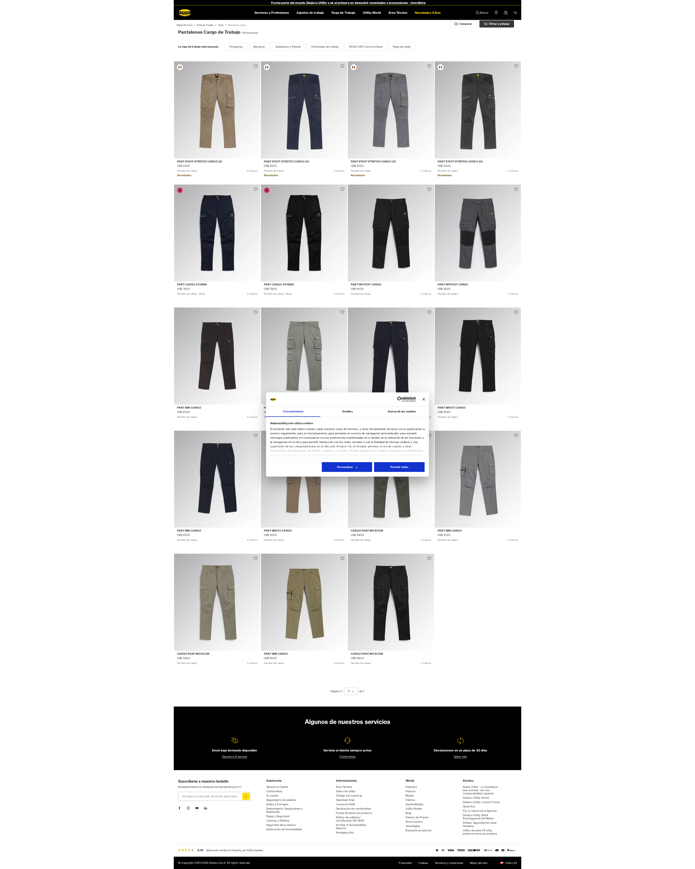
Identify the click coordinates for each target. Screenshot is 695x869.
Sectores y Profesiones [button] (271, 12)
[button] (427, 12)
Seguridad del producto (281, 824)
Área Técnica (344, 786)
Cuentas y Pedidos (277, 820)
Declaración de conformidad (353, 808)
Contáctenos (347, 756)
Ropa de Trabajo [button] (343, 12)
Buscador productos (418, 830)
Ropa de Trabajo (205, 25)
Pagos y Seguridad (277, 816)
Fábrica (410, 799)
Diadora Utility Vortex (476, 797)
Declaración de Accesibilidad (284, 829)
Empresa (411, 786)
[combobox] (351, 691)
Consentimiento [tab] (293, 411)
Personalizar (345, 467)
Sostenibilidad (414, 804)
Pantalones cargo (237, 25)
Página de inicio (185, 25)
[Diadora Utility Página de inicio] (184, 12)
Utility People (414, 808)
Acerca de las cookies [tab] (402, 411)
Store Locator (414, 821)
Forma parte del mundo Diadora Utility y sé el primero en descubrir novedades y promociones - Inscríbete (348, 2)
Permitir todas (399, 467)
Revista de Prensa (417, 817)
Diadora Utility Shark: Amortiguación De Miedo (478, 817)
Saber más (460, 756)
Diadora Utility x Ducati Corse (481, 802)
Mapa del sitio (479, 862)
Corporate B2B (345, 804)
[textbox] (349, 691)
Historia (410, 791)
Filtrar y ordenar (499, 23)
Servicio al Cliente (277, 786)
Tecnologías (413, 826)
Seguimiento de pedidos (281, 799)
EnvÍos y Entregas (277, 804)
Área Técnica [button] (397, 12)
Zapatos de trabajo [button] (310, 12)
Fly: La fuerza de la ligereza (480, 810)
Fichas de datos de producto (354, 812)
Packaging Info (345, 832)
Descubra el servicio (234, 756)
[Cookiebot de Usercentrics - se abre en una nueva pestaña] (400, 399)
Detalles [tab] (347, 411)
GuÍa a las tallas (345, 791)
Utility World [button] (372, 12)
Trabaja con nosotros (349, 795)
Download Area (345, 799)
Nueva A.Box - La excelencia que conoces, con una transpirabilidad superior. (480, 790)
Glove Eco (469, 806)
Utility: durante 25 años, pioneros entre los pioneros (480, 832)
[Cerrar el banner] (423, 399)
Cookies (423, 862)
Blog (408, 812)
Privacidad (405, 862)
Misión (410, 795)
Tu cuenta (272, 795)
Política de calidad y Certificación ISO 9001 (350, 819)
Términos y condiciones (449, 862)
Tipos (221, 25)
